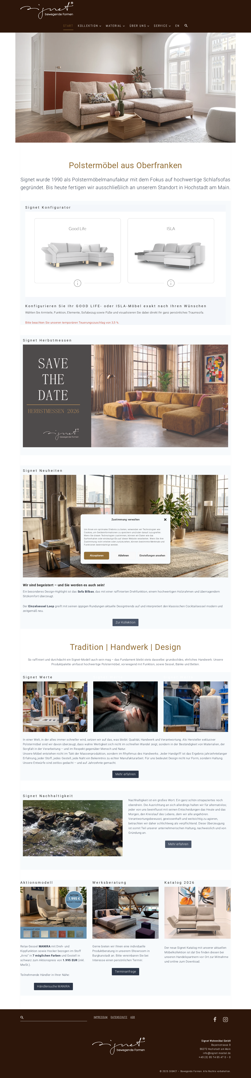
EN (177, 26)
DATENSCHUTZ (119, 1017)
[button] (165, 519)
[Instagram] (225, 1019)
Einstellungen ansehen (152, 555)
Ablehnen (123, 555)
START (68, 26)
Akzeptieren (96, 555)
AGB (132, 1017)
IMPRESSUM (101, 1017)
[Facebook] (215, 1019)
